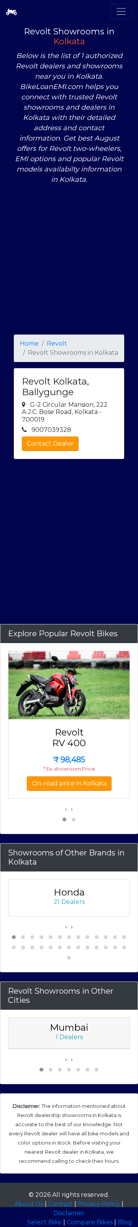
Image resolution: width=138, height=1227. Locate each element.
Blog (125, 1222)
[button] (64, 819)
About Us (29, 1204)
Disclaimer (69, 1213)
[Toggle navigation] (121, 11)
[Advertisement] (69, 259)
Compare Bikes (90, 1222)
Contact (60, 1204)
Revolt (57, 343)
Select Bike (44, 1222)
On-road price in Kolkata (69, 783)
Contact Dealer (50, 443)
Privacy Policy (99, 1204)
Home (29, 343)
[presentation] (66, 809)
